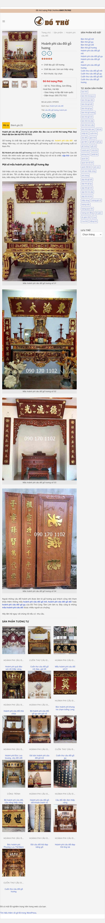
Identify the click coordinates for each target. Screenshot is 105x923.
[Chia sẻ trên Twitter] (48, 116)
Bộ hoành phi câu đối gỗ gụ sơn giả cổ (39, 712)
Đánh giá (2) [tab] (17, 125)
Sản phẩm (58, 32)
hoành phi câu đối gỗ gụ (14, 604)
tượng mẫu (86, 204)
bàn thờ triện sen (88, 129)
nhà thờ (94, 150)
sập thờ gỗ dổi (87, 179)
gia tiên (84, 142)
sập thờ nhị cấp (87, 192)
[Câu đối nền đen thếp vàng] (65, 774)
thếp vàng (85, 200)
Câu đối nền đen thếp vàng (65, 801)
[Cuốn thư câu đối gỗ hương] (13, 863)
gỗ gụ (99, 142)
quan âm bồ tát (87, 163)
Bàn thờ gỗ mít (87, 39)
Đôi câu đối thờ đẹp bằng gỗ (39, 845)
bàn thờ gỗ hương (88, 113)
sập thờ (65, 155)
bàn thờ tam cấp (88, 125)
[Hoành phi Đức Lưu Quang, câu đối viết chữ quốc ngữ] (13, 729)
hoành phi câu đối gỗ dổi (60, 601)
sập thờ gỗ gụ (87, 184)
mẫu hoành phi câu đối (12, 607)
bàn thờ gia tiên (87, 100)
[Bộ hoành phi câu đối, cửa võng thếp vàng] (13, 774)
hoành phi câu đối (64, 140)
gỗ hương (55, 110)
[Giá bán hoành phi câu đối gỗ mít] (39, 729)
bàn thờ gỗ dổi (87, 104)
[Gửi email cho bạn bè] (53, 116)
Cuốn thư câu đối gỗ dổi (91, 76)
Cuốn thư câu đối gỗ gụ (65, 756)
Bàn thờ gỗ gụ (87, 42)
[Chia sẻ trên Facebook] (44, 116)
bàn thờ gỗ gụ (87, 108)
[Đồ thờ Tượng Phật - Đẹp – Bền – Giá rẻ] (52, 21)
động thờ (93, 221)
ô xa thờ (85, 221)
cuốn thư (93, 133)
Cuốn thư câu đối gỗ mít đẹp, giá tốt (39, 667)
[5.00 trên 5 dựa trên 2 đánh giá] (59, 59)
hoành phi (63, 110)
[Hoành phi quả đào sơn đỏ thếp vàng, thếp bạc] (13, 640)
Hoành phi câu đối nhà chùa (14, 712)
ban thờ (84, 92)
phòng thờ (85, 154)
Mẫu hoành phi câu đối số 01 (65, 667)
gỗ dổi (92, 142)
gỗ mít (93, 146)
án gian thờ (86, 217)
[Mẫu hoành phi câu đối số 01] (65, 640)
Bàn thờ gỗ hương (89, 47)
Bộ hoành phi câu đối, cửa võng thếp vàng (13, 801)
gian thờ (93, 138)
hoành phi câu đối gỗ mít (35, 601)
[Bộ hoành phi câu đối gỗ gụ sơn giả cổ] (39, 685)
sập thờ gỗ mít (87, 188)
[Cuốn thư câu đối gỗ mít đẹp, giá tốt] (39, 640)
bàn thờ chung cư (88, 96)
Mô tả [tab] (6, 125)
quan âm (85, 159)
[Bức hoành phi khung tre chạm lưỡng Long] (65, 682)
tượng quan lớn (87, 209)
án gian (99, 213)
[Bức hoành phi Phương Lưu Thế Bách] (13, 818)
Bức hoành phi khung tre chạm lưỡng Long (65, 708)
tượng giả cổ (96, 200)
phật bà (95, 154)
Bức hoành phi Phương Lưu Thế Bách (14, 845)
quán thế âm (86, 167)
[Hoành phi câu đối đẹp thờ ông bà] (65, 818)
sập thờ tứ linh (87, 196)
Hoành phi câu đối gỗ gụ (92, 56)
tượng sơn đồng (87, 213)
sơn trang (85, 175)
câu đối (48, 110)
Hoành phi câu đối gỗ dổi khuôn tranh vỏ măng (39, 802)
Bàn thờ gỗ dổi (87, 45)
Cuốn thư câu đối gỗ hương (14, 890)
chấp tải (85, 133)
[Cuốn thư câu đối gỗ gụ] (65, 729)
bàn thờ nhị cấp (87, 121)
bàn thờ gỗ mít (87, 117)
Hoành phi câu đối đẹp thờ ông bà (65, 845)
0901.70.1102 (65, 10)
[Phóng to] (5, 75)
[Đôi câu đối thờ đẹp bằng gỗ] (39, 818)
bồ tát (99, 129)
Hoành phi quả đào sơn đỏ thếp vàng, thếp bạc (13, 669)
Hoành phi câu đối (56, 106)
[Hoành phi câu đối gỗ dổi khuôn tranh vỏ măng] (39, 774)
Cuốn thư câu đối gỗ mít (91, 71)
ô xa (94, 217)
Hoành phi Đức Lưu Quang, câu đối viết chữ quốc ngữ (13, 758)
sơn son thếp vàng (88, 171)
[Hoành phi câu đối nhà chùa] (13, 685)
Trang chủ (46, 32)
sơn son (97, 167)
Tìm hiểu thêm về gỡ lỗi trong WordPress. (18, 913)
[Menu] (3, 21)
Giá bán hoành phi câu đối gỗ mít (39, 756)
